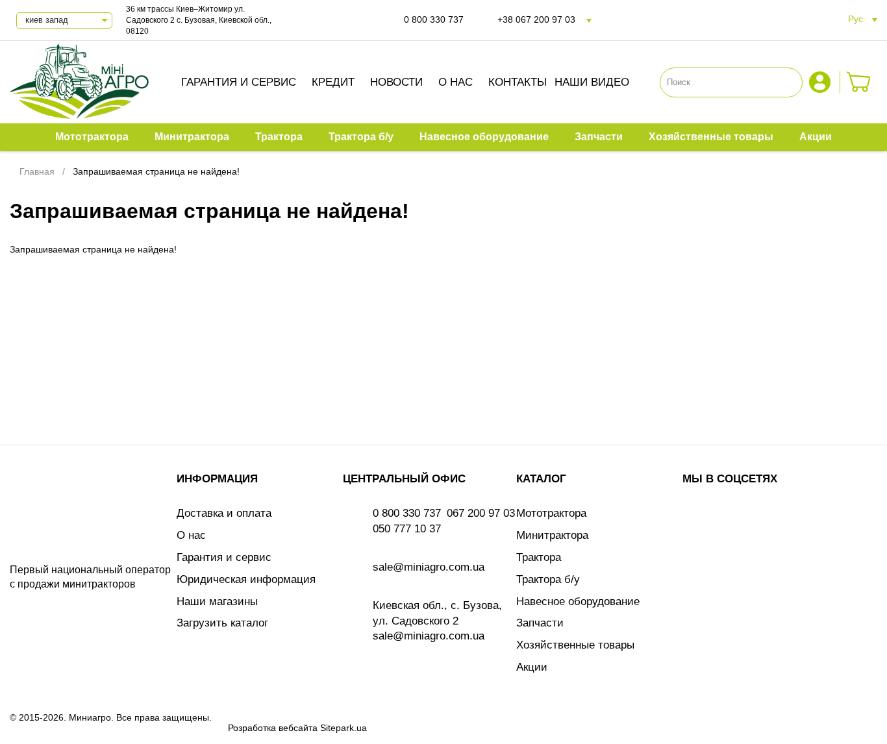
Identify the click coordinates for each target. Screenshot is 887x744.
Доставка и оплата (224, 513)
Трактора (538, 557)
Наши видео (592, 82)
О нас (455, 82)
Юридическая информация (246, 579)
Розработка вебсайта (273, 728)
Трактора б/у (548, 579)
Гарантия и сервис (238, 82)
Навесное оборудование (578, 601)
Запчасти (540, 623)
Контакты (517, 82)
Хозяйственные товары (575, 645)
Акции (531, 667)
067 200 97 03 (481, 513)
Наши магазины (217, 601)
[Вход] (821, 82)
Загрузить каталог (222, 623)
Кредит (333, 82)
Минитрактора (552, 535)
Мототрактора (551, 513)
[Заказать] (858, 82)
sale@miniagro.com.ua (428, 567)
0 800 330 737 (434, 19)
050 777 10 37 (407, 529)
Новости (396, 82)
